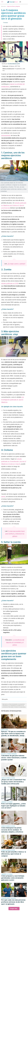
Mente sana (4, 729)
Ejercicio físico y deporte (13, 6)
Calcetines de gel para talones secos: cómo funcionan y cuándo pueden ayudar (14, 758)
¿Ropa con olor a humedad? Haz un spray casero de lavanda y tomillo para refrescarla (13, 782)
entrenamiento (5, 135)
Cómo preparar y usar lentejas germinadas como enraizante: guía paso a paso (12, 878)
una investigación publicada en (12, 399)
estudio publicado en (13, 205)
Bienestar (3, 6)
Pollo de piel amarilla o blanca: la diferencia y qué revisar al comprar (13, 854)
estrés (3, 496)
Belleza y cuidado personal (9, 753)
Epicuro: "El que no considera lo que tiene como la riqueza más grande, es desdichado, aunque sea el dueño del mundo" (13, 734)
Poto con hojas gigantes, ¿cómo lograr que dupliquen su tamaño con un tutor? (13, 806)
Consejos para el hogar (8, 778)
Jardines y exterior (6, 802)
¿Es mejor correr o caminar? (16, 264)
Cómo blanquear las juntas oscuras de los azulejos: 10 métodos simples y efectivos (12, 830)
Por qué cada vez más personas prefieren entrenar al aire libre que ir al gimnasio (13, 902)
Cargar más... (14, 908)
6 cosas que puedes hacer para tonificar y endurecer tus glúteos (15, 533)
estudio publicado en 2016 (9, 283)
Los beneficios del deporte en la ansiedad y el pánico (15, 642)
